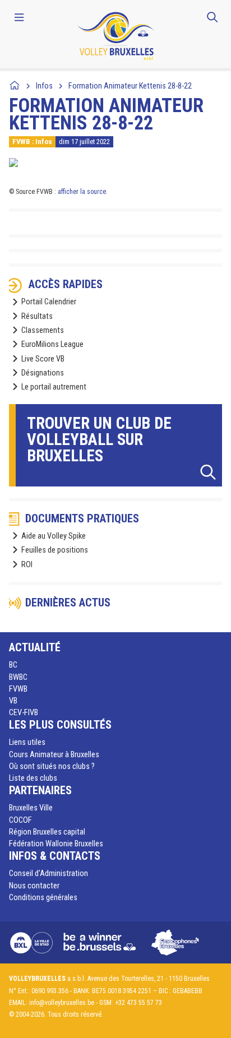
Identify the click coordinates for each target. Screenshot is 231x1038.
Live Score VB (42, 359)
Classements (42, 330)
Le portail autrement (53, 387)
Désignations (42, 373)
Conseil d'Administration (48, 873)
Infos (44, 86)
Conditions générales (43, 897)
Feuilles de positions (54, 550)
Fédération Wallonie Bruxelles (56, 844)
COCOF (20, 820)
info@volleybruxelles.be (61, 1003)
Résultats (37, 316)
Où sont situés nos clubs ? (52, 766)
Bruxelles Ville (31, 808)
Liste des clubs (33, 778)
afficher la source (82, 192)
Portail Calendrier (48, 302)
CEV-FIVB (23, 712)
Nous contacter (34, 886)
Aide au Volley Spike (53, 536)
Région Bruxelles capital (47, 832)
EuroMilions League (52, 344)
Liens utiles (27, 742)
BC (13, 665)
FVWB (18, 689)
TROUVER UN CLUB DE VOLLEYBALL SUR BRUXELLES (99, 439)
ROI (27, 564)
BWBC (18, 677)
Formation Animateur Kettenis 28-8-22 (130, 86)
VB (13, 701)
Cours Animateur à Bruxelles (54, 754)
